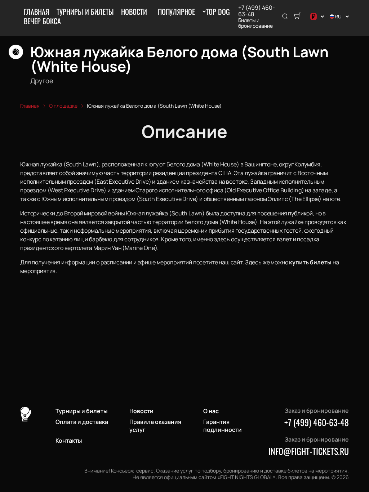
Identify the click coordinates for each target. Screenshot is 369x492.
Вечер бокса (42, 21)
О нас (211, 411)
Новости (134, 11)
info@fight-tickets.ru (308, 451)
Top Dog (218, 11)
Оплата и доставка (81, 422)
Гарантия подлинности (222, 426)
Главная (36, 11)
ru (338, 16)
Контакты (68, 440)
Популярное (176, 11)
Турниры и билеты (85, 11)
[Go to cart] (297, 16)
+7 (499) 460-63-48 (256, 10)
